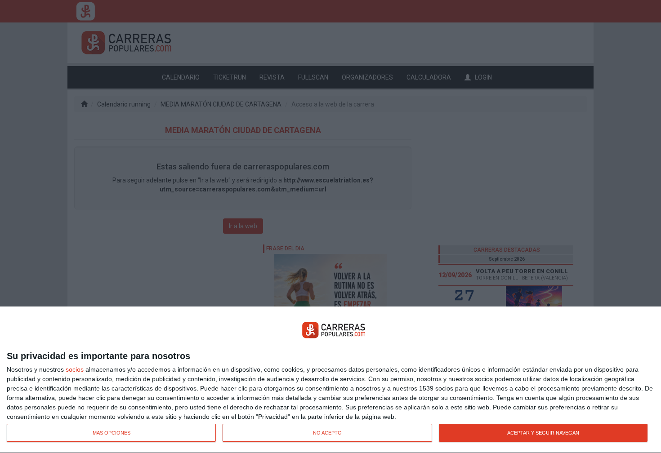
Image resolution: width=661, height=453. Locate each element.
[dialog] (330, 380)
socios (75, 369)
